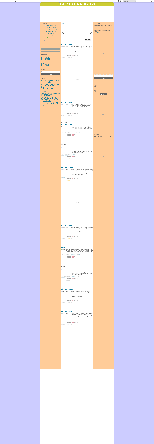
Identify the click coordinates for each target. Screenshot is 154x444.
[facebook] (117, 1)
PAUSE (42, 63)
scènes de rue (49, 97)
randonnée (58, 84)
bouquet (50, 84)
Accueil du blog (96, 32)
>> (82, 367)
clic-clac (53, 101)
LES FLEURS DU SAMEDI (45, 56)
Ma (41, 86)
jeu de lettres (45, 95)
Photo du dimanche (48, 82)
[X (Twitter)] (119, 1)
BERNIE (47, 103)
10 (80, 367)
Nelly (42, 105)
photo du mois (47, 99)
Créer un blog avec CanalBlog (99, 33)
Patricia (42, 84)
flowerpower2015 (56, 93)
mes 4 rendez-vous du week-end (50, 80)
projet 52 (58, 101)
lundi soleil (47, 101)
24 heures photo (47, 90)
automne (57, 82)
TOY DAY (42, 103)
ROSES (45, 93)
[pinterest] (121, 1)
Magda (42, 93)
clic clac (50, 93)
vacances (42, 99)
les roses (46, 94)
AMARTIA (57, 99)
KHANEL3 (53, 99)
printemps (50, 94)
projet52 (54, 103)
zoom (42, 94)
